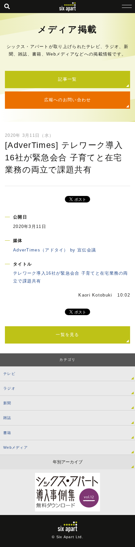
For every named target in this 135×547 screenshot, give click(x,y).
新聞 (7, 403)
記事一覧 (67, 79)
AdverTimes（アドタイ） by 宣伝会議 (54, 250)
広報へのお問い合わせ (67, 99)
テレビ (9, 374)
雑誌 (7, 418)
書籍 (7, 433)
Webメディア (15, 447)
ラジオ (9, 388)
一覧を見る (67, 334)
